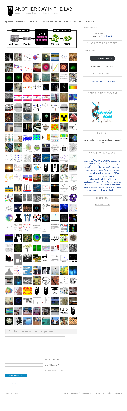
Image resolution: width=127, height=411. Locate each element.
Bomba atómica (103, 164)
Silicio (89, 191)
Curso (87, 170)
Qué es (9, 22)
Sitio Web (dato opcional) (54, 370)
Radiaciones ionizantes (93, 185)
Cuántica (92, 170)
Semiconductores (110, 187)
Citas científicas (51, 22)
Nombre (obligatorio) (52, 359)
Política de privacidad (114, 393)
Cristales (116, 167)
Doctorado (107, 170)
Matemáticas (108, 179)
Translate (109, 36)
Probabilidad (117, 182)
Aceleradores (101, 160)
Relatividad (94, 187)
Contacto (74, 393)
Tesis (94, 190)
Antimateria (114, 161)
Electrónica (115, 170)
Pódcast (34, 22)
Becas (95, 163)
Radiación (105, 184)
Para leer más (99, 393)
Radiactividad (115, 184)
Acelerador (88, 161)
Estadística (90, 173)
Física (115, 173)
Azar (91, 163)
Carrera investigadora (115, 164)
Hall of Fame (86, 22)
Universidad (105, 190)
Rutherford (101, 187)
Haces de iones (94, 176)
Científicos (105, 167)
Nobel (97, 182)
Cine (110, 167)
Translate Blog (86, 393)
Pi (100, 182)
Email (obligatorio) (52, 365)
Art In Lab (70, 22)
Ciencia (95, 166)
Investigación (112, 176)
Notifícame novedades (102, 58)
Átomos (115, 191)
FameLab (99, 173)
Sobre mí (21, 22)
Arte (119, 161)
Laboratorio (94, 179)
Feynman (107, 173)
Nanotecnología (89, 182)
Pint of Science (107, 182)
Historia (104, 176)
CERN (87, 167)
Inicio (66, 393)
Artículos (85, 164)
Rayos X (87, 187)
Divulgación (100, 170)
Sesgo (119, 187)
